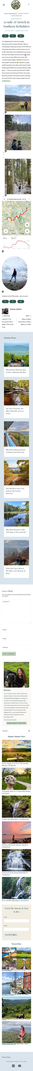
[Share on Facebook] (5, 36)
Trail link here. (6, 81)
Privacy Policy (6, 1057)
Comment (6, 601)
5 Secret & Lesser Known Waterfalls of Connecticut (14, 874)
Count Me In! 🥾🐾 (10, 935)
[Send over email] (20, 36)
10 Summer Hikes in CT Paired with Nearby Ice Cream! (16, 792)
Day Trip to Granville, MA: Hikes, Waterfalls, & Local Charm (15, 410)
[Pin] (6, 113)
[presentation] (16, 354)
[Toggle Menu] (4, 5)
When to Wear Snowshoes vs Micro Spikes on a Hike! (24, 320)
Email (5, 638)
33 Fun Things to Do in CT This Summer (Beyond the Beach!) (15, 764)
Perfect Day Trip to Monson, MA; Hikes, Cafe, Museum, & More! (15, 570)
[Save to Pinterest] (12, 36)
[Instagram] (13, 1066)
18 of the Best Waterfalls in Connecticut (15, 900)
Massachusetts (16, 18)
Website (5, 647)
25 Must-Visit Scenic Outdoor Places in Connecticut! (15, 846)
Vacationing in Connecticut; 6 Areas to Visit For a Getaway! (16, 970)
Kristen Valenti (10, 30)
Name (5, 630)
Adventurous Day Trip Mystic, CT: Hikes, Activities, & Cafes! (15, 994)
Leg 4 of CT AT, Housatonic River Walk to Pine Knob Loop (7, 321)
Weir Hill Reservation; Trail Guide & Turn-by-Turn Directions (15, 490)
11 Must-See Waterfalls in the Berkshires (15, 819)
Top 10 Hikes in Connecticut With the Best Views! (16, 1019)
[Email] (19, 1066)
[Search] (28, 5)
